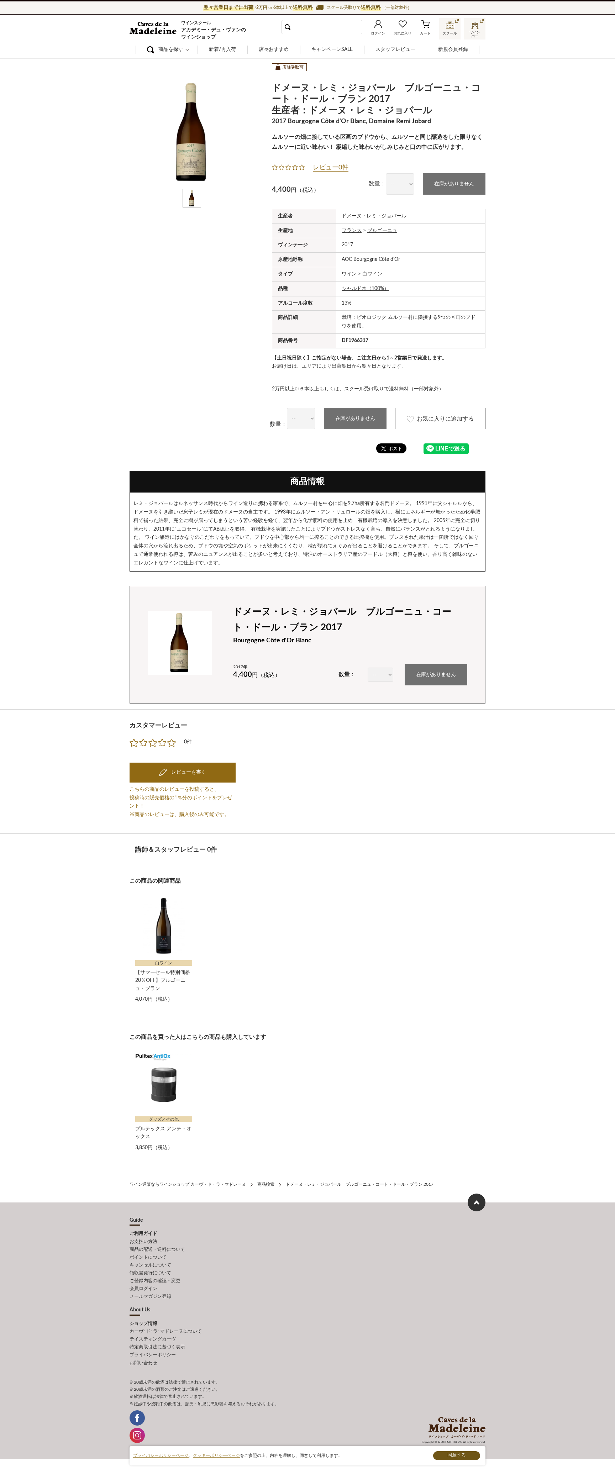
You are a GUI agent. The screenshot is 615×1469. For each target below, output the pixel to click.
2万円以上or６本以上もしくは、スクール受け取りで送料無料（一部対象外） (358, 388)
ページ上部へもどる (476, 1202)
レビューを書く (188, 772)
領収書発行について (150, 1273)
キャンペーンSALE (332, 49)
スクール (450, 33)
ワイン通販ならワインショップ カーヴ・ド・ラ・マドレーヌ (154, 29)
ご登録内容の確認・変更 (155, 1281)
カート (425, 33)
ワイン (349, 274)
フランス (352, 230)
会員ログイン (143, 1288)
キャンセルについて (150, 1265)
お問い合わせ (143, 1363)
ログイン (378, 33)
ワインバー (474, 33)
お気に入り (402, 33)
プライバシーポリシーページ (161, 1455)
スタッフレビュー (395, 49)
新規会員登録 (453, 49)
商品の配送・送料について (157, 1249)
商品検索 (265, 1184)
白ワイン (372, 274)
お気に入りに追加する (445, 419)
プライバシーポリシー (153, 1355)
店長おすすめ (274, 49)
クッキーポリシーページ (216, 1455)
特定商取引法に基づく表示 (157, 1347)
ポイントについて (148, 1257)
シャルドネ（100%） (365, 288)
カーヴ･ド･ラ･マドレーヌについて (166, 1331)
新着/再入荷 (222, 49)
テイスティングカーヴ (153, 1339)
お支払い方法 (143, 1241)
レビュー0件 (330, 167)
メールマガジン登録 (150, 1296)
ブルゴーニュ (382, 230)
